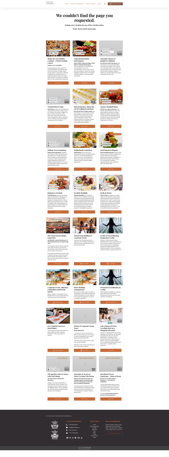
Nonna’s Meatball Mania (109, 107)
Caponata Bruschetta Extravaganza (81, 60)
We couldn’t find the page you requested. (60, 416)
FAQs (94, 431)
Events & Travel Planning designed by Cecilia (109, 237)
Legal (94, 437)
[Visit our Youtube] (81, 438)
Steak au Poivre (106, 193)
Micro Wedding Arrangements (79, 288)
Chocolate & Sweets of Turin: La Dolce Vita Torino (84, 375)
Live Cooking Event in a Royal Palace (56, 327)
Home (67, 3)
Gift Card (94, 429)
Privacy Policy (94, 435)
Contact (94, 427)
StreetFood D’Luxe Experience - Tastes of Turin (110, 375)
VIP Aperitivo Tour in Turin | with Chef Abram (58, 375)
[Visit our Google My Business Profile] (70, 438)
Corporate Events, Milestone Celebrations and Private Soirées (58, 289)
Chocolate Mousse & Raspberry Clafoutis (108, 60)
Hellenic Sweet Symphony (57, 150)
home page (92, 29)
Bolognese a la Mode (55, 193)
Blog (94, 432)
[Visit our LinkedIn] (75, 438)
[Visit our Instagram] (73, 438)
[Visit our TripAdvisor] (78, 438)
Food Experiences (94, 426)
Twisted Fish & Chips (55, 107)
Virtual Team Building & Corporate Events (83, 237)
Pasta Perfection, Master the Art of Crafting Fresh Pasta (84, 108)
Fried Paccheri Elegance (109, 150)
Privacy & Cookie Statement (84, 448)
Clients (94, 434)
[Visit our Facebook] (67, 438)
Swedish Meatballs (80, 193)
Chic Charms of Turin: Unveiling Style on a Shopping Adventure (108, 328)
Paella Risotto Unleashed (83, 150)
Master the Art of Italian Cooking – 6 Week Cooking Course (57, 61)
